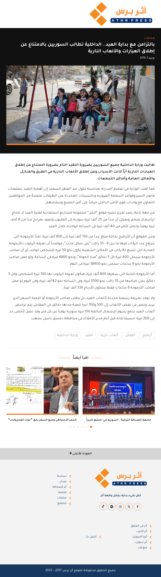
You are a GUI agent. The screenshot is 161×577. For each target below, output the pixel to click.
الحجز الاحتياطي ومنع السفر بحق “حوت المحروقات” (42, 420)
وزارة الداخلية (67, 335)
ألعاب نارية (109, 335)
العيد (89, 335)
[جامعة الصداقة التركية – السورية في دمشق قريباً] (119, 391)
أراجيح (147, 335)
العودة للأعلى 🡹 (80, 454)
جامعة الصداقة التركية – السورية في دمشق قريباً (118, 420)
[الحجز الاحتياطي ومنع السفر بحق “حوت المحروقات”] (42, 391)
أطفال (130, 335)
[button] (12, 397)
